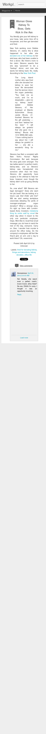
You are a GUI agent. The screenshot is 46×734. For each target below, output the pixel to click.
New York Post (29, 73)
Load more (24, 337)
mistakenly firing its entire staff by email (24, 212)
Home (17, 10)
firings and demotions (21, 252)
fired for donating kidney (27, 249)
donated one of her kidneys (21, 55)
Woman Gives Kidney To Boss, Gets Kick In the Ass (24, 26)
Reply (19, 294)
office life (28, 254)
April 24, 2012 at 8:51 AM (25, 274)
